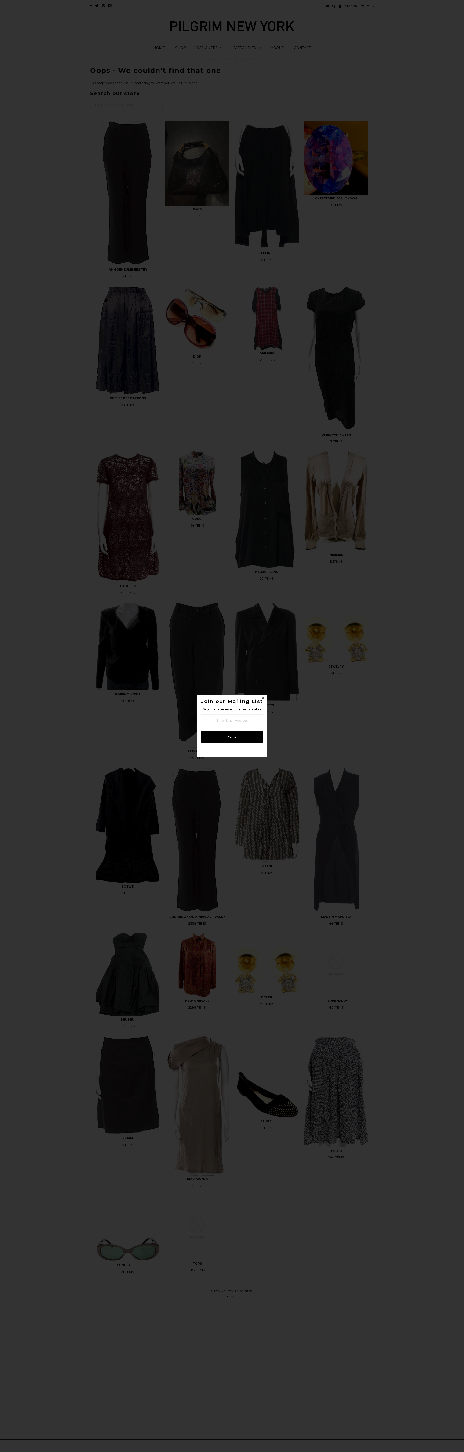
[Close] (263, 698)
